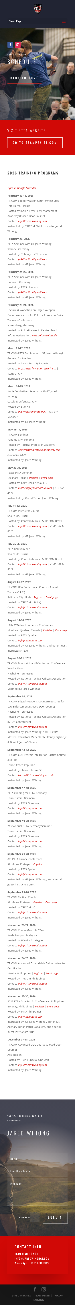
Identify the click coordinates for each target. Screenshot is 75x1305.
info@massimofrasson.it (32, 411)
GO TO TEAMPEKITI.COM (35, 142)
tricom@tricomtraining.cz (32, 775)
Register (37, 902)
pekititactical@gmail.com (32, 259)
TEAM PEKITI (42, 1295)
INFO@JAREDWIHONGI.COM (32, 1258)
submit (55, 1217)
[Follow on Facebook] (10, 45)
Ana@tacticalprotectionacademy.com (39, 450)
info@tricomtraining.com (32, 526)
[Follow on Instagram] (18, 45)
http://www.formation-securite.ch (37, 368)
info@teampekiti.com (30, 640)
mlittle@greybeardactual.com (35, 488)
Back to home (24, 78)
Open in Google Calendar (21, 188)
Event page (51, 902)
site (52, 775)
